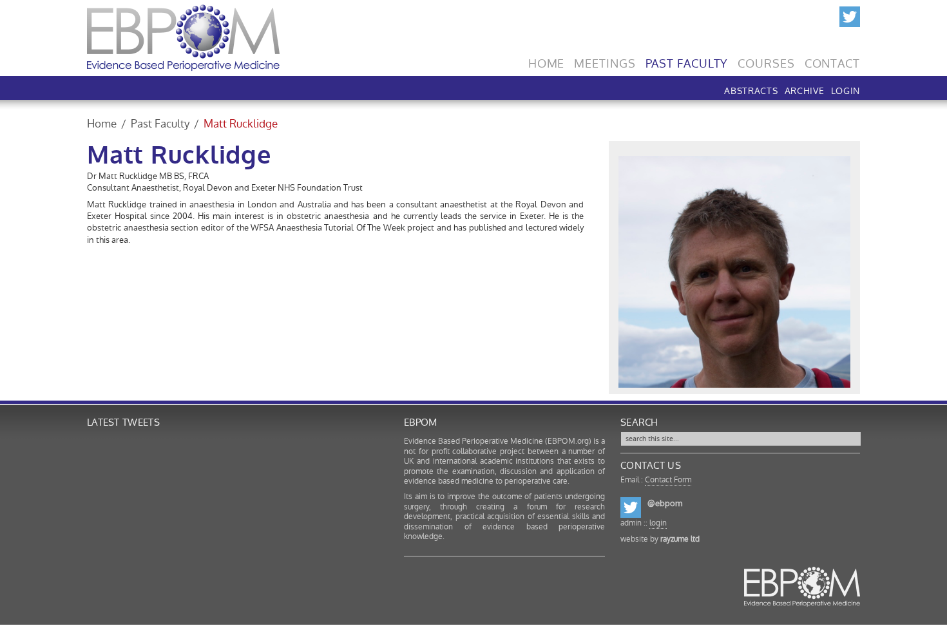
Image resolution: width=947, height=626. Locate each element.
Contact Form (668, 480)
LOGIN (846, 89)
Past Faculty (687, 60)
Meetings (604, 60)
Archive (805, 89)
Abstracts (751, 89)
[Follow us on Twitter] (849, 14)
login (658, 523)
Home (546, 60)
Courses (766, 60)
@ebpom (664, 503)
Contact (832, 60)
